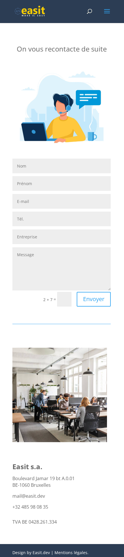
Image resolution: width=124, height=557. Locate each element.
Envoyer (93, 299)
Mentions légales (71, 552)
